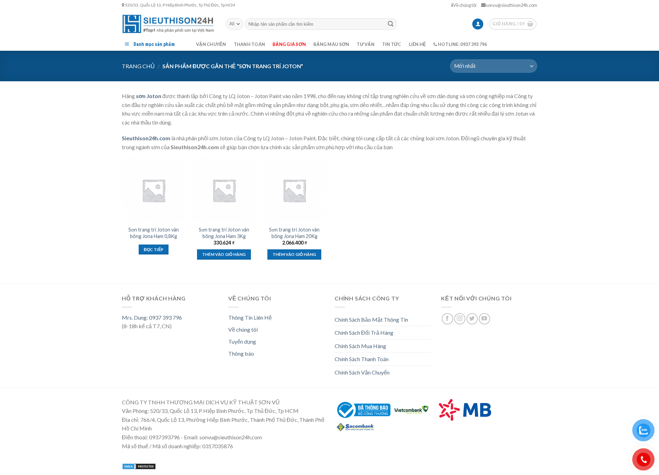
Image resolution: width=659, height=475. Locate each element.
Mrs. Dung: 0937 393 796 (152, 317)
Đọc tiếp (154, 249)
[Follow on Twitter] (472, 318)
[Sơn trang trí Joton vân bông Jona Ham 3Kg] (224, 190)
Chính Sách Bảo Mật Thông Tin (371, 319)
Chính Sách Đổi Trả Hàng (364, 332)
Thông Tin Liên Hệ (250, 317)
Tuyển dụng (242, 341)
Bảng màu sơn (331, 44)
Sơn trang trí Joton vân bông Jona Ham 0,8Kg (153, 233)
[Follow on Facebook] (447, 318)
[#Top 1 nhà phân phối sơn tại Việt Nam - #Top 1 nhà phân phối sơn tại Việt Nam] (168, 24)
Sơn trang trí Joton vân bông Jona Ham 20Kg (294, 233)
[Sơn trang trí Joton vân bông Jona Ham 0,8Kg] (153, 190)
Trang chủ (138, 66)
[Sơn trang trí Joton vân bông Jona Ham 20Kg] (294, 190)
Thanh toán (249, 44)
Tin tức (391, 44)
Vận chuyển (211, 44)
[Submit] (390, 24)
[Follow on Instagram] (459, 318)
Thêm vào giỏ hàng (224, 254)
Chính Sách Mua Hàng (360, 346)
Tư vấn (365, 44)
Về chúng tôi (464, 5)
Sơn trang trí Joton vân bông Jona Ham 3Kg (224, 233)
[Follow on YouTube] (484, 318)
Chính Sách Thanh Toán (362, 359)
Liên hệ (417, 44)
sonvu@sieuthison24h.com (511, 5)
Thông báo (241, 353)
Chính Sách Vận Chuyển (362, 372)
